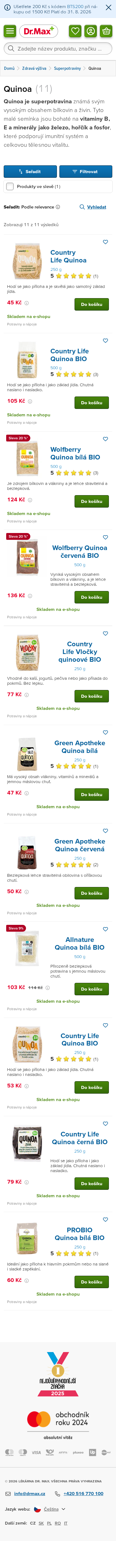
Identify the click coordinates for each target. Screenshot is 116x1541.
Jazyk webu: (17, 1509)
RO (58, 1523)
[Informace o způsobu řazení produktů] (59, 207)
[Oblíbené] (75, 31)
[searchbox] (58, 48)
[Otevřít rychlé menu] (10, 31)
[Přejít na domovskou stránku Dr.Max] (38, 31)
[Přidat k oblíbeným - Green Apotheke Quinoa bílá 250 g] (105, 732)
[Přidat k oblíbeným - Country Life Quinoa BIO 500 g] (105, 340)
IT (65, 1523)
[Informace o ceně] (27, 303)
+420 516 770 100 (83, 1493)
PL (49, 1523)
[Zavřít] (108, 8)
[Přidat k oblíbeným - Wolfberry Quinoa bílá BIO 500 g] (105, 439)
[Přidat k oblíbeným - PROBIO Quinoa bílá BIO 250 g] (105, 1219)
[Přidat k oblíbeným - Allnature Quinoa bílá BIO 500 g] (105, 929)
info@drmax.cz (29, 1493)
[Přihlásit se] (90, 31)
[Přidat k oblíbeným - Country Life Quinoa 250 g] (105, 242)
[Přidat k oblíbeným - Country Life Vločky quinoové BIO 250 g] (105, 633)
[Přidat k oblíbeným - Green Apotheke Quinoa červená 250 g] (105, 831)
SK (41, 1523)
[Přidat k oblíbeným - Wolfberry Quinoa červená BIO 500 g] (105, 537)
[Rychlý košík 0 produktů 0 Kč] (106, 31)
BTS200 (75, 6)
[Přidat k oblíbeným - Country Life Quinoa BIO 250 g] (105, 1025)
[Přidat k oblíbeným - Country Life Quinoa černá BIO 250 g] (105, 1124)
